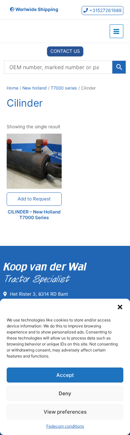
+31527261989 (105, 10)
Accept (65, 375)
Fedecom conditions (65, 426)
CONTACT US (65, 51)
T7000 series (64, 88)
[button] (120, 307)
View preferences (65, 412)
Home (12, 88)
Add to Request (34, 198)
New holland (34, 88)
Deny (65, 393)
